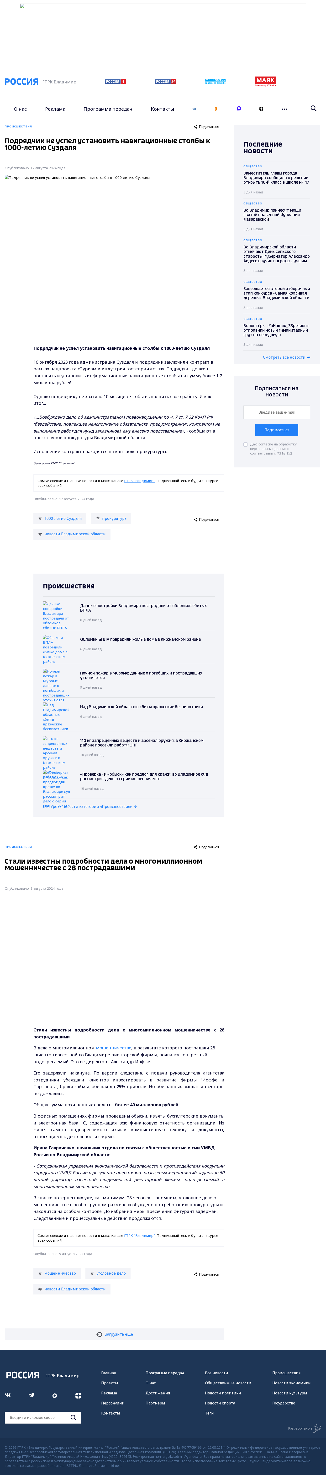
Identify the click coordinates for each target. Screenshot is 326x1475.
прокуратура (114, 518)
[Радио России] (215, 82)
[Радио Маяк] (265, 85)
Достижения (158, 1393)
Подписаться (276, 430)
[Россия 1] (115, 82)
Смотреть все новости (284, 357)
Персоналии (113, 1403)
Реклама (55, 109)
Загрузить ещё (119, 1334)
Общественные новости (228, 1383)
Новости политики (223, 1393)
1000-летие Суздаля (63, 518)
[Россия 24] (165, 82)
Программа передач (108, 109)
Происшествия (286, 1373)
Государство (283, 1403)
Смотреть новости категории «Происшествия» (87, 806)
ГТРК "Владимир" (139, 480)
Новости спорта (220, 1403)
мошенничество (60, 1273)
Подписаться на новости (277, 391)
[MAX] (239, 109)
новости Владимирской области (75, 534)
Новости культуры (289, 1393)
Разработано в (300, 1428)
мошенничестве (113, 1048)
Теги (209, 1413)
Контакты (162, 109)
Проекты (109, 1383)
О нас (20, 109)
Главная (108, 1373)
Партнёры (155, 1403)
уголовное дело (111, 1273)
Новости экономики (291, 1383)
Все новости (216, 1373)
